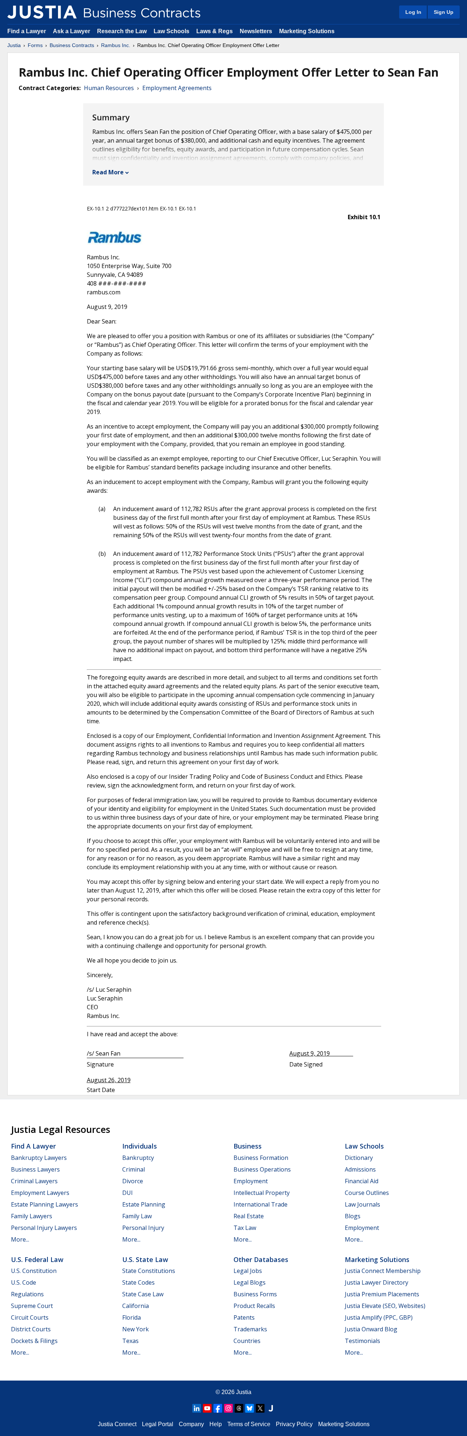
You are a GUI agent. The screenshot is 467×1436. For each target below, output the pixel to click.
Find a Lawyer (26, 31)
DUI (127, 1193)
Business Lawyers (35, 1169)
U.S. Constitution (34, 1271)
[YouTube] (207, 1408)
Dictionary (359, 1158)
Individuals (139, 1146)
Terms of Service (248, 1424)
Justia (14, 45)
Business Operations (262, 1169)
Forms (35, 45)
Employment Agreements (177, 88)
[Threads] (239, 1408)
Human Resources (109, 88)
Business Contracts (72, 45)
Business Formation (261, 1158)
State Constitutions (148, 1271)
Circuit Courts (30, 1317)
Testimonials (362, 1341)
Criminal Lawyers (34, 1181)
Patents (244, 1317)
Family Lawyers (31, 1216)
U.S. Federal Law (37, 1259)
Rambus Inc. (115, 45)
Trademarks (250, 1329)
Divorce (132, 1181)
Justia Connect (117, 1424)
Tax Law (245, 1228)
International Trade (260, 1204)
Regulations (27, 1294)
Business (248, 1146)
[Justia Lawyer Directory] (270, 1408)
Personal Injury (143, 1228)
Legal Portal (157, 1424)
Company (191, 1424)
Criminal (133, 1169)
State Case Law (142, 1294)
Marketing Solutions (307, 31)
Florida (131, 1317)
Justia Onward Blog (371, 1329)
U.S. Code (23, 1282)
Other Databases (261, 1259)
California (135, 1306)
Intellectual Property (262, 1193)
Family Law (137, 1216)
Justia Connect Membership (383, 1271)
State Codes (138, 1282)
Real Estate (249, 1216)
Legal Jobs (248, 1271)
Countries (247, 1341)
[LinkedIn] (196, 1408)
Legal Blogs (250, 1282)
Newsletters (256, 31)
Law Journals (362, 1204)
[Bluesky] (249, 1408)
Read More (108, 172)
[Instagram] (228, 1408)
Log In (413, 12)
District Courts (31, 1329)
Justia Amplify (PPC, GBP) (379, 1317)
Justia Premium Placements (382, 1294)
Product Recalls (254, 1306)
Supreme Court (32, 1306)
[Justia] (42, 12)
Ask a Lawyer (72, 31)
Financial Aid (361, 1181)
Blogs (352, 1216)
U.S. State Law (145, 1259)
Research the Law (122, 31)
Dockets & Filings (34, 1341)
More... (20, 1239)
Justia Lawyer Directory (376, 1282)
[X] (260, 1408)
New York (135, 1329)
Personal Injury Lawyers (44, 1228)
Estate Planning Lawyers (44, 1204)
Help (215, 1424)
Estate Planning (143, 1204)
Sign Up (444, 12)
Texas (130, 1341)
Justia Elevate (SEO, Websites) (385, 1306)
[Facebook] (217, 1408)
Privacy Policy (294, 1424)
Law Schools (171, 31)
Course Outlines (367, 1193)
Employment (251, 1181)
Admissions (360, 1169)
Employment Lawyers (40, 1193)
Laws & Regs (214, 31)
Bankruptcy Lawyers (39, 1158)
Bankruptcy (138, 1158)
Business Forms (255, 1294)
